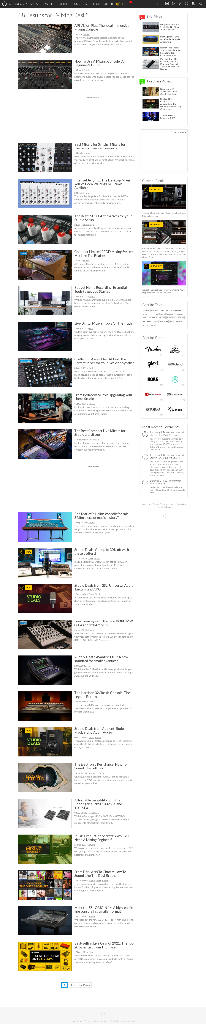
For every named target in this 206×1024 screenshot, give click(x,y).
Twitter (186, 3)
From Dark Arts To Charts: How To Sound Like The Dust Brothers (100, 874)
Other (108, 3)
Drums (75, 3)
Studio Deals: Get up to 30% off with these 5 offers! (101, 551)
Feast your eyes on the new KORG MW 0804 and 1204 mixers (103, 623)
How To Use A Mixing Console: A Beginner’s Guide (99, 63)
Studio (62, 3)
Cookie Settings (164, 507)
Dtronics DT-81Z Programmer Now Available (165, 482)
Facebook (180, 3)
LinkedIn (167, 3)
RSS (193, 4)
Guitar (34, 3)
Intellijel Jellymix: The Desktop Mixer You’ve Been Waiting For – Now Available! (102, 184)
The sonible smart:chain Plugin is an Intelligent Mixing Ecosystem (164, 202)
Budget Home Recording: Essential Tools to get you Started (100, 289)
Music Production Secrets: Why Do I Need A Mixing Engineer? (101, 838)
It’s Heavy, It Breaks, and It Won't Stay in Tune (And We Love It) (167, 433)
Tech (96, 3)
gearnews (16, 3)
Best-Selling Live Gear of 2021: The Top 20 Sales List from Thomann (104, 945)
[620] (175, 349)
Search (201, 4)
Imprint (171, 504)
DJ (97, 773)
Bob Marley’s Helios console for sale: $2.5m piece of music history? (102, 516)
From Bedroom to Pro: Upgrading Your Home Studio (103, 397)
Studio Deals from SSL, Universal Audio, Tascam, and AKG (104, 587)
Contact (180, 504)
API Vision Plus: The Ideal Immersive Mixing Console (101, 27)
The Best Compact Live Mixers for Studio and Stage (99, 433)
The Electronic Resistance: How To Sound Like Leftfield (100, 766)
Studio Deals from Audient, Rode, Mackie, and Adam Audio (99, 730)
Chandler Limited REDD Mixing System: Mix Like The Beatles (104, 253)
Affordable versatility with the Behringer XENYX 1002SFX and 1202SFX (98, 804)
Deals (125, 3)
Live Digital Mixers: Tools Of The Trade (103, 323)
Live (86, 3)
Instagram (173, 3)
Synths (48, 3)
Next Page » (84, 985)
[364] (175, 379)
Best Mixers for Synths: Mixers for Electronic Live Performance (99, 146)
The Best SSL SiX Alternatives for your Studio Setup (103, 218)
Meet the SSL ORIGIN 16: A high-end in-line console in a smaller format (104, 909)
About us (146, 504)
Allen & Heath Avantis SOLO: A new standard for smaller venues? (101, 659)
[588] (153, 364)
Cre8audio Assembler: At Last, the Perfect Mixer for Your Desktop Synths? (104, 361)
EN (158, 3)
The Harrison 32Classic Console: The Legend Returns (102, 695)
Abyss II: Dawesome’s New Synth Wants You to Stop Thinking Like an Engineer (163, 279)
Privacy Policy (159, 504)
